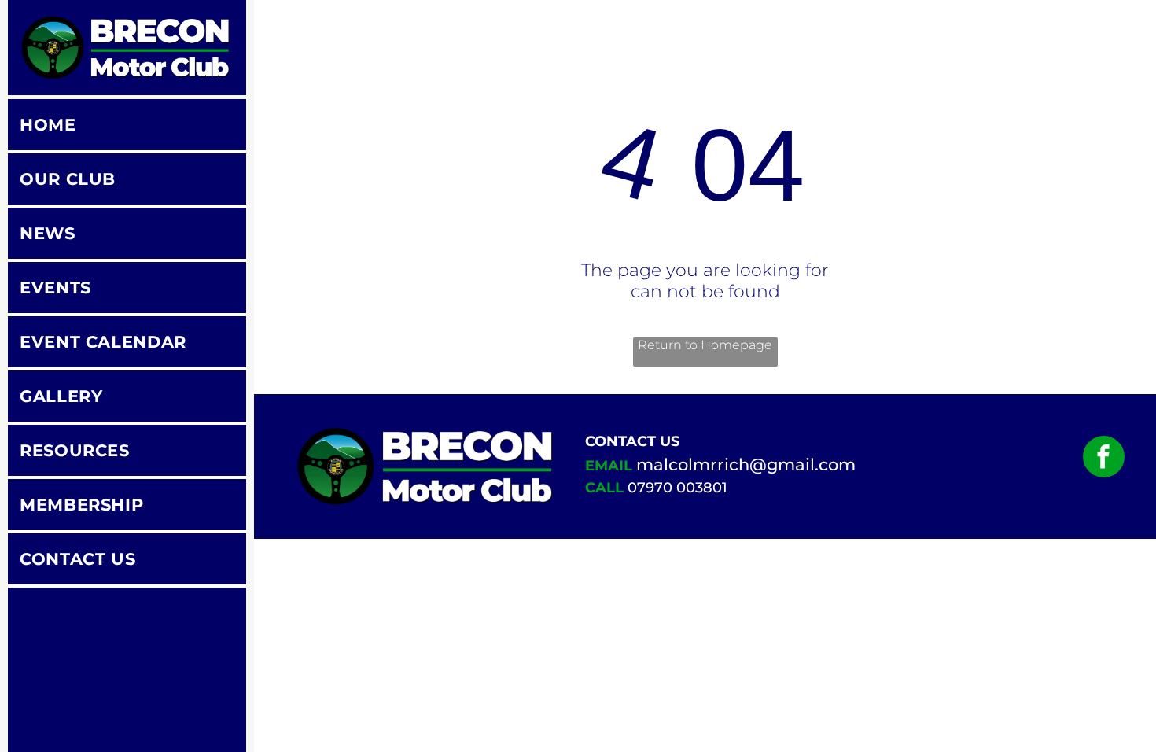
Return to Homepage (705, 344)
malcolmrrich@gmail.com (746, 464)
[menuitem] (127, 126)
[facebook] (1104, 458)
